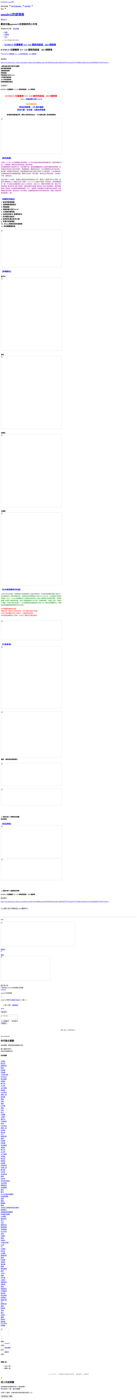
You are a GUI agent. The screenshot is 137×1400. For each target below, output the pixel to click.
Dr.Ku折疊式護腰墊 (7, 1194)
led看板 (3, 1253)
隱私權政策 (79, 1374)
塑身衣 (3, 949)
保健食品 (4, 1165)
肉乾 (2, 1110)
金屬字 (3, 1240)
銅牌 (2, 1238)
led (2, 1246)
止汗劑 (3, 1086)
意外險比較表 (5, 1181)
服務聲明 (86, 1374)
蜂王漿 (3, 1170)
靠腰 (2, 1198)
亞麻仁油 (4, 1167)
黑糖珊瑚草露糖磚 (7, 1212)
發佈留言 (3, 1023)
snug (2, 919)
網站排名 (4, 1219)
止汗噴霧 (4, 1088)
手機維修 (4, 1291)
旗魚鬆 (3, 1097)
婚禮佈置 (4, 1227)
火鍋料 (3, 1117)
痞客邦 (13, 1000)
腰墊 (2, 1201)
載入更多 (3, 1012)
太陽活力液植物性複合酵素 (10, 1207)
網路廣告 (15, 1005)
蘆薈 (2, 1306)
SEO (2, 1220)
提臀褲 (3, 1325)
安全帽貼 (4, 1079)
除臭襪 (3, 1070)
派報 (2, 1234)
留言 (17, 1000)
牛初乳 (3, 1172)
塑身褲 (3, 1321)
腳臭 (2, 1068)
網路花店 (4, 1225)
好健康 (3, 1163)
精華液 (3, 1308)
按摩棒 (3, 1284)
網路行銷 (4, 1300)
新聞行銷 (4, 1304)
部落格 (6, 34)
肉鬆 (2, 1101)
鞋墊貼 (3, 1090)
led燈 (2, 1245)
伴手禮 (3, 1106)
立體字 (3, 1236)
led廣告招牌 (4, 1242)
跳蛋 (2, 1286)
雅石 (2, 1190)
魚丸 (2, 1112)
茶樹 (2, 1310)
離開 (11, 1396)
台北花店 (4, 1231)
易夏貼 (3, 1081)
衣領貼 (3, 1061)
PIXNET (54, 1374)
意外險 (3, 1178)
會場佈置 (4, 1229)
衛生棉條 (4, 1295)
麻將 (2, 1271)
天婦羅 (3, 1114)
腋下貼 (3, 1083)
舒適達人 (4, 1297)
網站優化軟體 (5, 1214)
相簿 (5, 32)
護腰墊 (3, 1203)
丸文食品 (4, 1092)
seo (2, 1301)
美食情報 (16, 28)
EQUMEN (4, 1323)
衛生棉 (3, 1293)
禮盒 (2, 1103)
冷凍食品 (4, 1121)
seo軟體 (3, 1216)
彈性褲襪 (4, 1269)
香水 (2, 1313)
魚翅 (2, 1123)
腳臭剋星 (4, 1066)
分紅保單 (4, 1183)
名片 (5, 37)
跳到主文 (4, 19)
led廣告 (3, 1249)
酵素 (2, 1176)
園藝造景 (4, 1185)
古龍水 (3, 1315)
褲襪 (2, 1266)
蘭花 (2, 1192)
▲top (2, 1008)
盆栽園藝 (4, 1187)
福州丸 (3, 1119)
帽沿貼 (3, 1063)
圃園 (2, 1317)
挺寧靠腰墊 (4, 1196)
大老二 (3, 1273)
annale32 (3, 989)
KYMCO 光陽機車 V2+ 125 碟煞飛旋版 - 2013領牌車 (30, 44)
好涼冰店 (4, 1077)
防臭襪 (3, 1072)
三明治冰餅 (4, 1074)
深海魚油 (4, 1174)
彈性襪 (3, 1264)
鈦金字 (3, 1251)
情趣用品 (4, 1282)
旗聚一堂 (4, 1094)
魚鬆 (2, 955)
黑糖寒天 (4, 1210)
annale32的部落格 (12, 14)
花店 (2, 1222)
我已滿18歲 (4, 1396)
